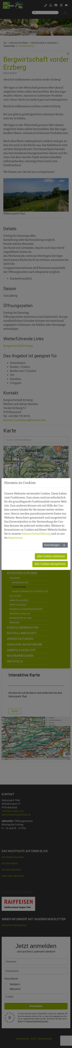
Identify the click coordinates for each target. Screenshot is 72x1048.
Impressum (15, 537)
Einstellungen (52, 545)
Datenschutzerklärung (36, 533)
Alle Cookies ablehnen (51, 556)
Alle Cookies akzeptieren (50, 564)
